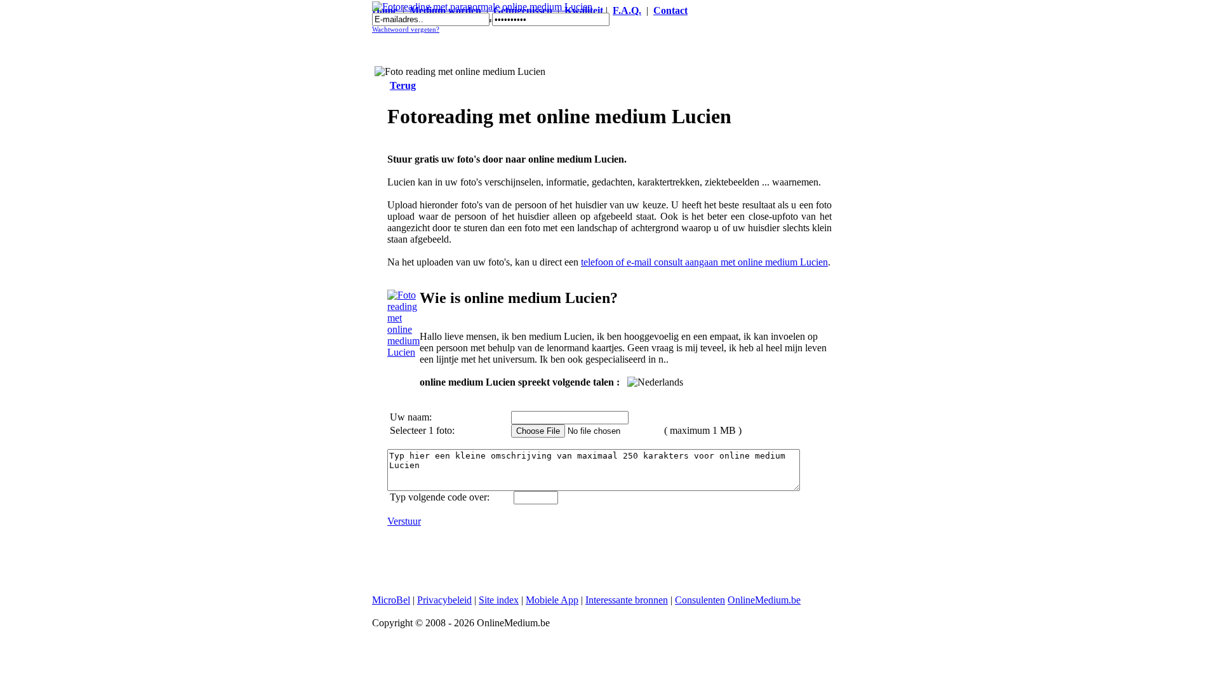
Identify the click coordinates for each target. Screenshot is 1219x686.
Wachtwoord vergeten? (405, 29)
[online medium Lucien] (403, 352)
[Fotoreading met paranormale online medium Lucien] (482, 6)
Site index (499, 600)
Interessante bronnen (626, 600)
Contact (670, 10)
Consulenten (700, 600)
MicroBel (391, 600)
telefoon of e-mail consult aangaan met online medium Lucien (704, 262)
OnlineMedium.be (764, 600)
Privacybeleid (444, 600)
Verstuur (404, 521)
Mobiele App (552, 600)
